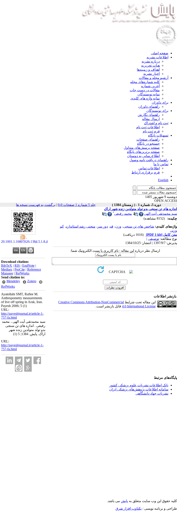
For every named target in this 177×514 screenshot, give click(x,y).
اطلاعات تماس (149, 168)
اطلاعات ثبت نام (148, 127)
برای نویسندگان (157, 110)
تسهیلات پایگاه (158, 135)
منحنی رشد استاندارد (80, 226)
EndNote (28, 265)
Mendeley (13, 281)
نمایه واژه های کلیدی (145, 98)
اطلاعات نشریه (157, 57)
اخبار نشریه (151, 73)
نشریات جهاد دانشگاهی (152, 393)
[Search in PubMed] (136, 215)
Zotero (31, 281)
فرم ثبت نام (151, 131)
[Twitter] (28, 360)
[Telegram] (18, 360)
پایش (124, 501)
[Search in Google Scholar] (141, 215)
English (163, 180)
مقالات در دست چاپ (145, 90)
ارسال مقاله (151, 119)
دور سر (102, 226)
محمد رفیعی (123, 213)
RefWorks (22, 273)
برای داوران (160, 102)
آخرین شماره (150, 86)
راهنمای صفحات (148, 139)
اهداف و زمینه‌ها (148, 69)
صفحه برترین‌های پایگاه (143, 152)
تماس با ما (160, 164)
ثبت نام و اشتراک (156, 123)
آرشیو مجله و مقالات (153, 78)
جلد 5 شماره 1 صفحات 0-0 (77, 205)
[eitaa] (18, 368)
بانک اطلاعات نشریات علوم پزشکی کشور (138, 385)
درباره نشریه (151, 61)
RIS (17, 265)
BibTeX (6, 265)
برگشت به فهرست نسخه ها (35, 205)
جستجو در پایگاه (148, 143)
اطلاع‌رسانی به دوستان (143, 156)
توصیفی (153, 239)
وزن (118, 226)
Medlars (6, 269)
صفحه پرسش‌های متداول (142, 147)
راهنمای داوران (149, 106)
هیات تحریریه (150, 65)
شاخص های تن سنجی (138, 226)
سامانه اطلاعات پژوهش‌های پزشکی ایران (138, 389)
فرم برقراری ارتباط (145, 172)
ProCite (19, 269)
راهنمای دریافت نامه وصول (148, 160)
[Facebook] (37, 360)
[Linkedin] (9, 360)
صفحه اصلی (159, 53)
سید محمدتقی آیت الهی (160, 213)
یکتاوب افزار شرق (128, 508)
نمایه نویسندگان (148, 94)
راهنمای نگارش (149, 115)
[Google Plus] (28, 368)
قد (111, 226)
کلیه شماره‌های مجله (145, 82)
